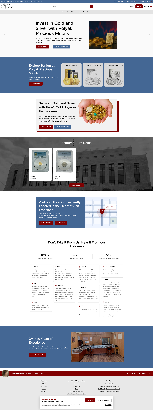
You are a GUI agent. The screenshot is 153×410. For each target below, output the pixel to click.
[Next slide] (149, 35)
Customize (108, 404)
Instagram (109, 391)
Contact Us (76, 386)
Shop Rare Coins (76, 185)
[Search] (91, 6)
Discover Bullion (35, 83)
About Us (76, 383)
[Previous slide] (4, 35)
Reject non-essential (103, 400)
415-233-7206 (12, 1)
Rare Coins (65, 12)
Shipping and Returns (76, 391)
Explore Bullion (42, 46)
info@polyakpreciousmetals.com (48, 217)
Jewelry (79, 12)
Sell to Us (44, 391)
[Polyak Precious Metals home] (7, 6)
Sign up (139, 6)
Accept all (90, 400)
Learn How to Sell (46, 126)
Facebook (103, 391)
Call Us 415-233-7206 (61, 46)
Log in (131, 6)
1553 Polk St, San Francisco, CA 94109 (109, 389)
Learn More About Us (37, 355)
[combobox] (70, 6)
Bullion (73, 12)
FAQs (76, 389)
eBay (117, 391)
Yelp (114, 391)
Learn (89, 12)
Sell (84, 12)
